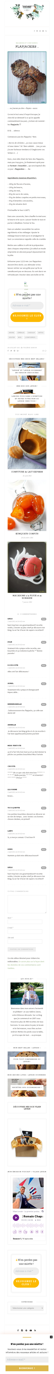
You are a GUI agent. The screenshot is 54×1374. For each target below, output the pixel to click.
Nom (10, 918)
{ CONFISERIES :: (30, 337)
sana (10, 849)
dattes (40, 333)
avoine (11, 333)
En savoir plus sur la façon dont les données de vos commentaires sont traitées (26, 964)
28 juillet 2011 (14, 348)
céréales (21, 333)
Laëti (10, 831)
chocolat (31, 333)
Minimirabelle (15, 704)
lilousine (12, 789)
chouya (11, 766)
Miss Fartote (14, 746)
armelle (12, 725)
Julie (10, 642)
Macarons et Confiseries (27, 43)
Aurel (11, 683)
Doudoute (13, 665)
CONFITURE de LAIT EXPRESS (27, 472)
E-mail (10, 928)
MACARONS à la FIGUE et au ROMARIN (27, 596)
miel (20, 337)
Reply (43, 619)
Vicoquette (14, 808)
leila (10, 619)
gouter (12, 337)
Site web (11, 937)
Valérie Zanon (30, 348)
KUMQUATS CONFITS (27, 534)
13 (43, 351)
